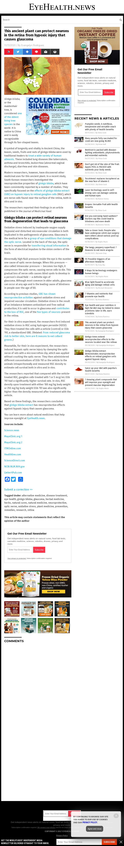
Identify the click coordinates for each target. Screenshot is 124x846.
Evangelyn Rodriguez (32, 45)
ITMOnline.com (12, 448)
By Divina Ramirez (102, 300)
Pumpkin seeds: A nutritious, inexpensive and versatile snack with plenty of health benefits (100, 127)
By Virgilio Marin (102, 242)
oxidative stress (27, 506)
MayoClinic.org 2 (13, 442)
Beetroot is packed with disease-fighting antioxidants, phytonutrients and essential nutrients (102, 153)
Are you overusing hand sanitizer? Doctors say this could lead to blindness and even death (101, 219)
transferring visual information (49, 245)
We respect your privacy (46, 827)
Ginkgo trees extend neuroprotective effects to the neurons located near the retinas (101, 339)
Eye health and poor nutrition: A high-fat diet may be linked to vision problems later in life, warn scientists (102, 309)
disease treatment (56, 495)
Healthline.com (12, 454)
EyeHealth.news (36, 418)
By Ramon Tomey (102, 199)
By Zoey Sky (100, 265)
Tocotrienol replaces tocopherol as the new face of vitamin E (102, 180)
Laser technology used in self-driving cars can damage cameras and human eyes (101, 193)
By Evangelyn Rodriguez (105, 331)
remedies (9, 510)
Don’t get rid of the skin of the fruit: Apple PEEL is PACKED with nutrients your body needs (102, 167)
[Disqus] (37, 683)
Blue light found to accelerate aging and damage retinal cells (100, 283)
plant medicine (45, 506)
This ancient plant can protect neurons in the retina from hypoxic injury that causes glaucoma (102, 325)
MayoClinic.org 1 (13, 436)
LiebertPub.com (13, 472)
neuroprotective (57, 502)
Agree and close (94, 829)
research (21, 510)
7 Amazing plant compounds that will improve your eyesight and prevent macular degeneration (101, 382)
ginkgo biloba (46, 183)
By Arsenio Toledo (103, 225)
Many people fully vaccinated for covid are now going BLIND (101, 139)
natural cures (19, 502)
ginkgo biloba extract (21, 405)
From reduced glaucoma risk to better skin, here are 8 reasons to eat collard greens (37, 336)
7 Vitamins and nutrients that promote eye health (99, 295)
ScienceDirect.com (14, 460)
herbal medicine (55, 499)
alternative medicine (33, 495)
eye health (10, 499)
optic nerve (10, 506)
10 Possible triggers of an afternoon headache (97, 260)
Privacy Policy (62, 836)
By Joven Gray (101, 253)
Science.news (11, 430)
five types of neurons (49, 312)
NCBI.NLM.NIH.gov (14, 466)
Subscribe (109, 842)
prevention (61, 506)
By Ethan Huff (101, 144)
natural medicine (37, 502)
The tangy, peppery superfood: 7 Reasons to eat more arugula (101, 248)
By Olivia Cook (101, 133)
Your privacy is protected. (16, 558)
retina (30, 510)
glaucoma (39, 499)
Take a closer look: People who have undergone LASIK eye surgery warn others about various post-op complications (102, 234)
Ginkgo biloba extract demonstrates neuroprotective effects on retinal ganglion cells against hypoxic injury (100, 355)
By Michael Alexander (104, 288)
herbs (7, 502)
